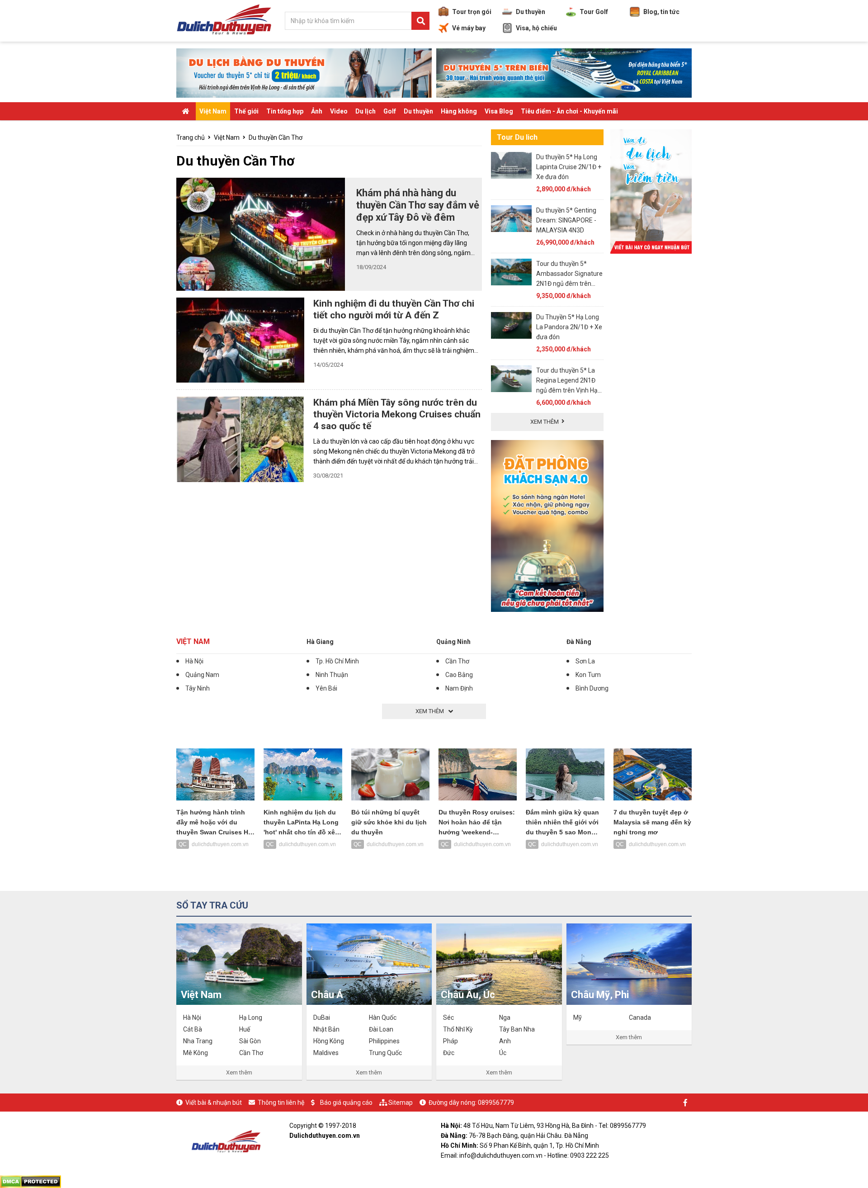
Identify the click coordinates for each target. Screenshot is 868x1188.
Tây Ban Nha (517, 1029)
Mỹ (577, 1017)
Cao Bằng (459, 674)
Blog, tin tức (661, 11)
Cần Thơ (457, 661)
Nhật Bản (326, 1029)
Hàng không (459, 111)
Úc (502, 1052)
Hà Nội (194, 661)
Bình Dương (592, 688)
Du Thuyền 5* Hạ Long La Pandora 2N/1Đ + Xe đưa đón (569, 327)
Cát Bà (192, 1029)
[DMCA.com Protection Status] (30, 1180)
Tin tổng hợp (284, 111)
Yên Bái (326, 688)
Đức (448, 1052)
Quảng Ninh (453, 641)
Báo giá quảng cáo (346, 1102)
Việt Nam (212, 111)
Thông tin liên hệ (281, 1102)
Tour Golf (594, 11)
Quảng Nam (202, 674)
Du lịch (365, 111)
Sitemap (400, 1102)
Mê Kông (195, 1052)
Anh (505, 1041)
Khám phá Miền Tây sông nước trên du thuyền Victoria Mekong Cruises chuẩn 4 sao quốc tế (397, 414)
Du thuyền (530, 11)
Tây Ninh (197, 688)
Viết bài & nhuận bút (213, 1102)
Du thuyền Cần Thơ (275, 137)
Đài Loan (381, 1029)
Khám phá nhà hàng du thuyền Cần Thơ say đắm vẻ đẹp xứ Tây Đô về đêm (417, 205)
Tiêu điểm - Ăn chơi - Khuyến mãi (569, 111)
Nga (504, 1017)
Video (339, 111)
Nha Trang (197, 1041)
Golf (389, 111)
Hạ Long (250, 1017)
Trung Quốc (385, 1052)
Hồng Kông (328, 1041)
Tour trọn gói (471, 11)
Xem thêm (239, 1072)
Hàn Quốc (382, 1017)
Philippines (384, 1041)
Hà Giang (320, 641)
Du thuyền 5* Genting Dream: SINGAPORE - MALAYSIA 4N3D (566, 220)
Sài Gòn (250, 1041)
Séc (448, 1017)
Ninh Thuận (332, 674)
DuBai (321, 1017)
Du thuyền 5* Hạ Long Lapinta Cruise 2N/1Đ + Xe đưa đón (568, 166)
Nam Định (459, 688)
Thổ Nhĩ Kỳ (458, 1029)
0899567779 (496, 1102)
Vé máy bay (469, 28)
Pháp (450, 1041)
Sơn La (585, 661)
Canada (640, 1017)
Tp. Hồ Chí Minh (337, 661)
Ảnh (316, 111)
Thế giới (246, 111)
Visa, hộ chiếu (536, 28)
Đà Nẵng (578, 641)
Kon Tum (588, 674)
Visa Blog (499, 111)
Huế (244, 1029)
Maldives (326, 1052)
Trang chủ (190, 137)
